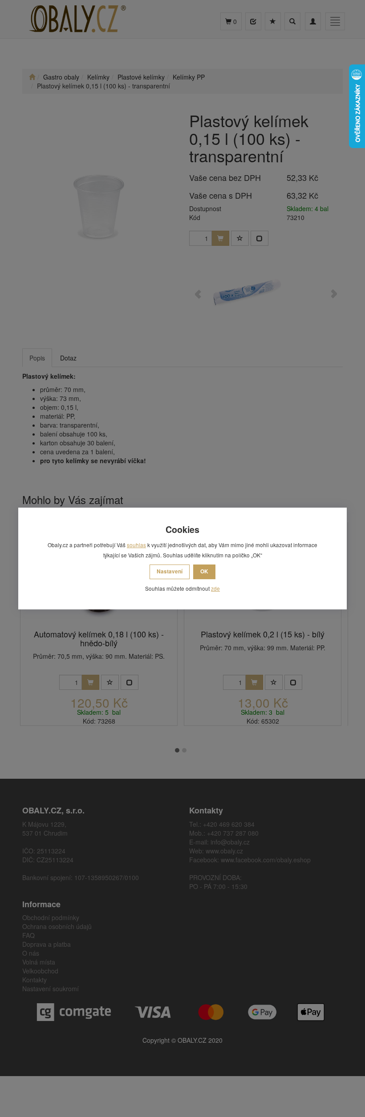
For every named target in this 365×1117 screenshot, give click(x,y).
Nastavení (169, 571)
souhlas (136, 544)
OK (204, 571)
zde (215, 588)
